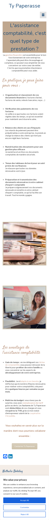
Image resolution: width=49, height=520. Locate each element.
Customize (24, 507)
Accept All (24, 500)
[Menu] (43, 15)
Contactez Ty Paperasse (25, 446)
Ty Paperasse (24, 5)
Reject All (24, 514)
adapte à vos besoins (29, 381)
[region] (24, 497)
